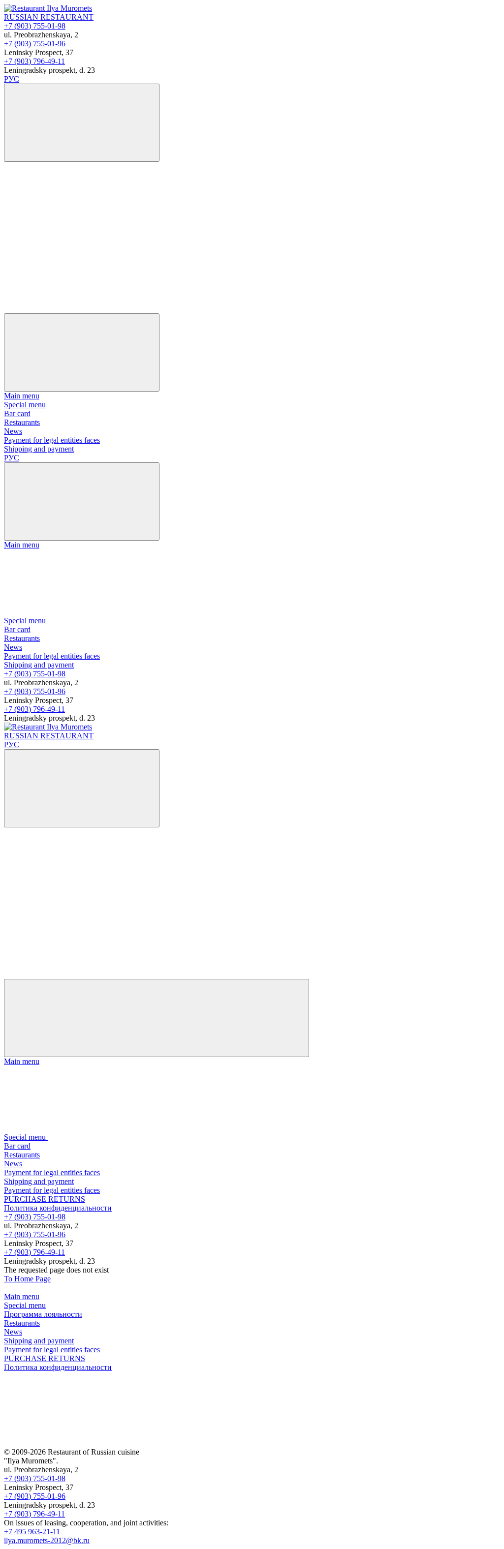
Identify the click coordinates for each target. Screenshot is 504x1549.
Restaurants (22, 422)
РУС (11, 79)
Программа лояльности (43, 1314)
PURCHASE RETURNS (44, 1199)
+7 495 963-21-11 (32, 1531)
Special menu (25, 404)
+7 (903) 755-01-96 (34, 43)
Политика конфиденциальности (58, 1208)
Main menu (21, 396)
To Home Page (27, 1279)
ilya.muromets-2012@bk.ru (47, 1540)
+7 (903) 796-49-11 (34, 61)
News (13, 431)
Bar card (17, 413)
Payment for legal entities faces (52, 440)
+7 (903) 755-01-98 (34, 26)
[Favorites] (78, 233)
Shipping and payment (39, 449)
